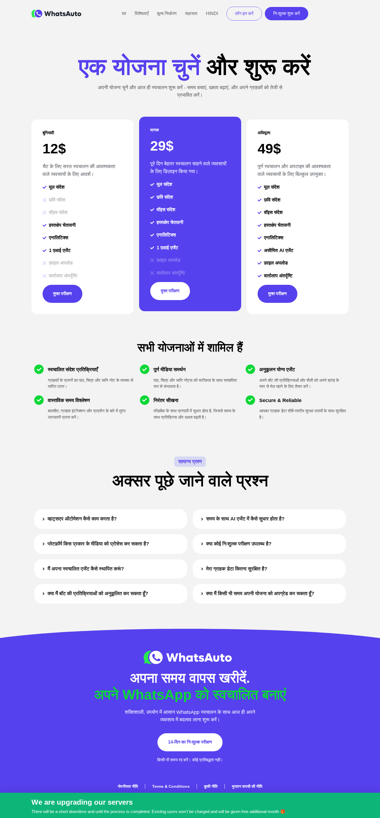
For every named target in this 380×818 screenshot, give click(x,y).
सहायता (191, 13)
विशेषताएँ (142, 13)
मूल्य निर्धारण (167, 13)
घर (124, 13)
